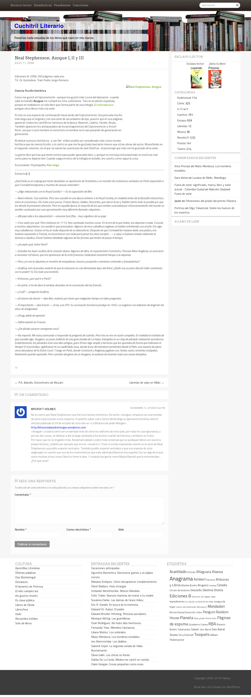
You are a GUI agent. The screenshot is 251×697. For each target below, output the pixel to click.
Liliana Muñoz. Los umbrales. (108, 632)
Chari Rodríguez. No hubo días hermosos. (116, 623)
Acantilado (178, 571)
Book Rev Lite (202, 687)
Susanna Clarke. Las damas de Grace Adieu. (117, 600)
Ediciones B (180, 595)
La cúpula (189, 601)
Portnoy (179, 208)
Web (121, 529)
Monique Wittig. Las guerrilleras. (111, 618)
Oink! (18, 614)
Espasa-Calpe (209, 596)
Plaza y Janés (199, 618)
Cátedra (222, 585)
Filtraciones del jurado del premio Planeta (211, 201)
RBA (212, 624)
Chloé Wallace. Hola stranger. (109, 586)
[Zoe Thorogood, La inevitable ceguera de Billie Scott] (214, 87)
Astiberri (200, 579)
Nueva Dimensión (187, 612)
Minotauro (202, 607)
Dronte (218, 590)
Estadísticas (43, 5)
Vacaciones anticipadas (105, 568)
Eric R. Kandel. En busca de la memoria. (115, 604)
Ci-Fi (180, 109)
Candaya (212, 585)
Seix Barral (218, 629)
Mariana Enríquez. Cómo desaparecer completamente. (124, 581)
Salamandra (184, 629)
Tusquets (201, 634)
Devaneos (21, 582)
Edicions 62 (198, 596)
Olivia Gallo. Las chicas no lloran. (110, 655)
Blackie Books (189, 585)
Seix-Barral (205, 629)
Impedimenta (177, 601)
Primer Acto (210, 618)
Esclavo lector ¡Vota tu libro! (206, 63)
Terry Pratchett (185, 635)
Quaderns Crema (198, 624)
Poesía (181, 143)
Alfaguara (203, 571)
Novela (181, 137)
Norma (173, 612)
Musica (181, 132)
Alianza (217, 571)
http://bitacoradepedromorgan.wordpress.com (58, 427)
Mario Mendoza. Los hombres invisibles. (115, 637)
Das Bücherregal (25, 577)
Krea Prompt (182, 166)
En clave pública (24, 600)
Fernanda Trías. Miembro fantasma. (113, 627)
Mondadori (216, 606)
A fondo (191, 572)
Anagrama (181, 578)
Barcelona (211, 579)
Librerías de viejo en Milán (146, 382)
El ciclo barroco (103, 105)
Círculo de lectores (180, 590)
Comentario (23, 494)
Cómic (180, 103)
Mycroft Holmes (43, 409)
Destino (207, 590)
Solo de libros (23, 623)
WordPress (233, 687)
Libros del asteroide (186, 607)
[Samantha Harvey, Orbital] (196, 87)
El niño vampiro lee (26, 591)
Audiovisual (184, 97)
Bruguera (203, 585)
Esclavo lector (21, 5)
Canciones (80, 5)
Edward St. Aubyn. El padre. (108, 609)
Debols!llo (196, 590)
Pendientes (62, 5)
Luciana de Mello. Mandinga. (209, 177)
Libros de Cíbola (24, 605)
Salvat (195, 629)
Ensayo (181, 120)
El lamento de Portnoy (29, 586)
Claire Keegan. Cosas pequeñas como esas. (117, 664)
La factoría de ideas (204, 601)
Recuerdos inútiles (26, 618)
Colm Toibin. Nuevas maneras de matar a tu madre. (122, 595)
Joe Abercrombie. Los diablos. (109, 641)
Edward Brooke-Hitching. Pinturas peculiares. (119, 614)
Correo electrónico (79, 529)
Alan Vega (53, 165)
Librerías (182, 126)
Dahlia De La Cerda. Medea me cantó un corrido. (120, 659)
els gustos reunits (26, 595)
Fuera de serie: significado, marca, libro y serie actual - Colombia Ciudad (202, 187)
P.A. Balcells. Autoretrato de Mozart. (39, 382)
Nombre (21, 529)
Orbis (199, 612)
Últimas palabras (25, 572)
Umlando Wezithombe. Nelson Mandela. (115, 591)
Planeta (186, 618)
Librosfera (21, 609)
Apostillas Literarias (27, 568)
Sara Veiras (181, 177)
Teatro (181, 149)
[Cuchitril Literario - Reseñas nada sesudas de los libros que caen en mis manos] (224, 22)
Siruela (174, 635)
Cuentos (182, 114)
